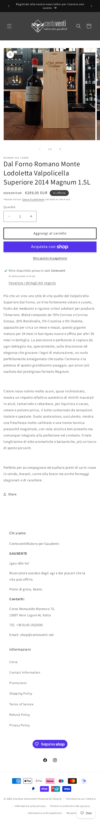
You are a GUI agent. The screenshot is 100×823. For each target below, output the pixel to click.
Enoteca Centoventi (25, 798)
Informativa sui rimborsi (81, 798)
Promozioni (18, 683)
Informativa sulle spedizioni (45, 813)
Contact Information (24, 672)
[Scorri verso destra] (60, 149)
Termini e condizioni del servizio (70, 806)
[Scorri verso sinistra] (40, 149)
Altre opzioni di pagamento (50, 258)
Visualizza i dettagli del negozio (32, 283)
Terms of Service (21, 704)
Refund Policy (19, 715)
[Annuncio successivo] (91, 6)
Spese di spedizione (33, 199)
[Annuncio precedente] (8, 6)
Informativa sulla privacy (30, 806)
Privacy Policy (19, 725)
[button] (9, 26)
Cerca (13, 662)
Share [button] (12, 494)
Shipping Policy (20, 693)
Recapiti (72, 813)
